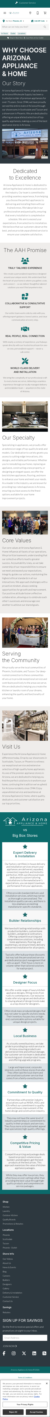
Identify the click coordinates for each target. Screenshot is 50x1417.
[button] (5, 13)
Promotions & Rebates (13, 1224)
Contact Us (8, 1301)
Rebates (6, 1312)
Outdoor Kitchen (10, 1215)
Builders (6, 1280)
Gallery (6, 1288)
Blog (4, 1271)
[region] (25, 1398)
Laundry (6, 1211)
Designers (7, 1284)
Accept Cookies (36, 1412)
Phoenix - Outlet (10, 1247)
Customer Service (27, 2)
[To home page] (14, 13)
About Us (7, 1263)
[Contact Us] (38, 13)
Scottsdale (7, 1239)
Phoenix (6, 1235)
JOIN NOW (9, 1346)
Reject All (13, 1412)
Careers (6, 1276)
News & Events (9, 1267)
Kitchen (6, 1207)
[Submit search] (45, 27)
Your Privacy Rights (25, 1405)
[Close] (47, 1383)
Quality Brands (9, 1219)
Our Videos (8, 1259)
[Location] (30, 13)
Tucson (6, 1243)
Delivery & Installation (12, 1292)
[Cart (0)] (45, 13)
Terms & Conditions (25, 1378)
